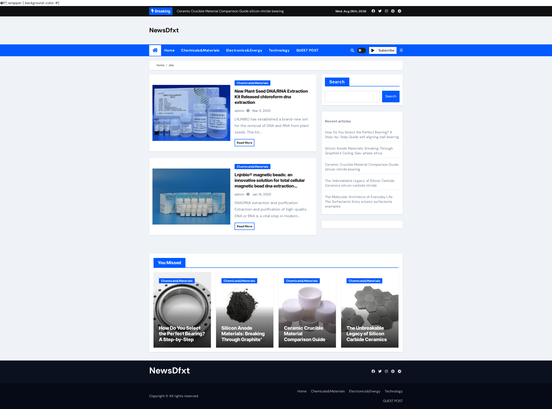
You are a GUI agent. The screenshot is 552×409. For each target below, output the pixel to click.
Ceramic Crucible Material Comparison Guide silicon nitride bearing (304, 339)
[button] (401, 50)
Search (337, 82)
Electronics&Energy (244, 50)
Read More (244, 143)
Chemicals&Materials (200, 50)
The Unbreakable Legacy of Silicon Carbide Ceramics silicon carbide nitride (359, 183)
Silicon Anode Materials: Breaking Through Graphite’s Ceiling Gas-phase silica (359, 150)
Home (169, 50)
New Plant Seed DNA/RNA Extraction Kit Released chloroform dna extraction (271, 97)
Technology (279, 50)
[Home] (155, 50)
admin (239, 111)
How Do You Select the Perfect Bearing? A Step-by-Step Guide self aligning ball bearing (362, 134)
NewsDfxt (164, 30)
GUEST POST (307, 50)
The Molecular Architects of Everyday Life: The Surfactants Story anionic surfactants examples (359, 202)
